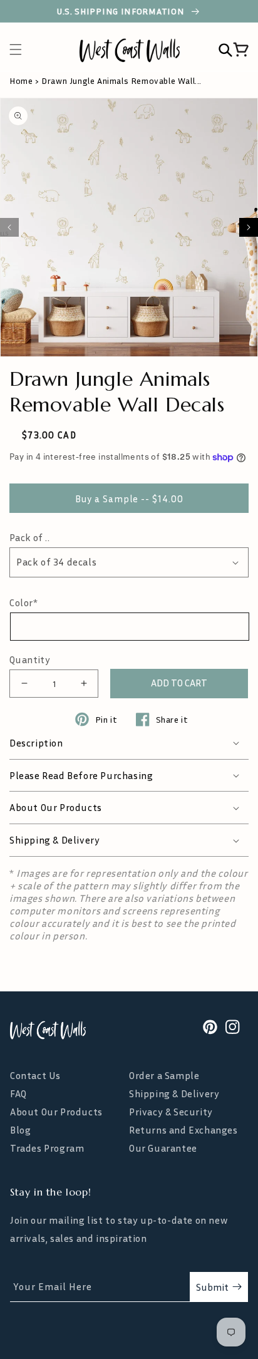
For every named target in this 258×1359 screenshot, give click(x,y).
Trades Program (47, 1148)
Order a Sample (164, 1076)
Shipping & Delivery (174, 1094)
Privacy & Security (171, 1112)
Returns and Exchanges (183, 1130)
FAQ (18, 1094)
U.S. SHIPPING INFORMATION (122, 11)
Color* (23, 602)
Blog (20, 1130)
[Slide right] (248, 227)
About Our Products (56, 1112)
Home (21, 80)
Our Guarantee (163, 1148)
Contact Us (35, 1076)
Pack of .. (29, 538)
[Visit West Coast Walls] (48, 1030)
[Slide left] (9, 227)
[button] (21, 49)
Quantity (29, 660)
